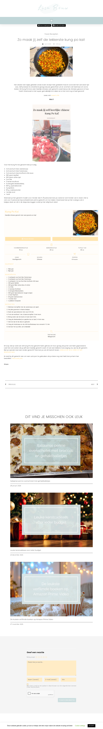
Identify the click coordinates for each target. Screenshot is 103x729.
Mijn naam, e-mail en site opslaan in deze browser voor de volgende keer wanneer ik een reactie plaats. (51, 686)
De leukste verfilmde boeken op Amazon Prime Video (31, 619)
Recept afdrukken (59, 25)
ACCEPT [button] (91, 725)
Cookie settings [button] (80, 725)
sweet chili (55, 95)
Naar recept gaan (45, 25)
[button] (51, 20)
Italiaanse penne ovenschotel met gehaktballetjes (30, 481)
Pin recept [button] (76, 239)
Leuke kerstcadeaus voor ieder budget (25, 550)
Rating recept (31, 657)
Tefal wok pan (17, 358)
